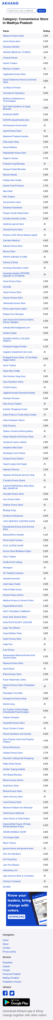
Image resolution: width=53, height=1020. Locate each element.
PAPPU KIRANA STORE (15, 257)
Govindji (7, 287)
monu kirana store (11, 41)
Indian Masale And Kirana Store (18, 436)
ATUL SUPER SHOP (13, 546)
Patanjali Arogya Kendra (14, 346)
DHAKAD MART (11, 114)
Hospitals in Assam (12, 982)
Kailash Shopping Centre (15, 409)
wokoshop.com (10, 870)
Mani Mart (8, 191)
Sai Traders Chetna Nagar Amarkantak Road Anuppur (16, 710)
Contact (6, 948)
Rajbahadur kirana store (14, 153)
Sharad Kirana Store (13, 229)
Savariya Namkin (11, 47)
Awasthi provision (11, 578)
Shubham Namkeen (12, 207)
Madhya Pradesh (11, 978)
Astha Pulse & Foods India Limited (19, 415)
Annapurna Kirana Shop (14, 698)
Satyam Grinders (11, 717)
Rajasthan (8, 962)
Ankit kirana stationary (13, 813)
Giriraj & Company (12, 881)
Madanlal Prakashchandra (15, 136)
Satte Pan (8, 644)
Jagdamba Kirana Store (14, 74)
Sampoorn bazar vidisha (14, 442)
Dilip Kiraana (9, 426)
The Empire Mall (11, 837)
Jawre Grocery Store (13, 796)
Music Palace (9, 843)
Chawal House (10, 58)
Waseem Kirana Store (13, 36)
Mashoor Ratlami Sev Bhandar (18, 807)
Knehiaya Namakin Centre (16, 268)
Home (6, 940)
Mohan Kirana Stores (13, 780)
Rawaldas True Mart (12, 693)
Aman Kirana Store (12, 281)
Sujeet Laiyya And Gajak (15, 464)
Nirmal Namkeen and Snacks (17, 734)
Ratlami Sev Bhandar (13, 314)
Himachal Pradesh (12, 974)
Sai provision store (12, 202)
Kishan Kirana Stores (13, 595)
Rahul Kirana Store (12, 674)
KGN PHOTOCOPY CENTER (17, 622)
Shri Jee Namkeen (12, 854)
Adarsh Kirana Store (13, 246)
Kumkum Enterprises (13, 516)
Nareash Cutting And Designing (18, 758)
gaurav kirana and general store (18, 848)
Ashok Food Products (13, 186)
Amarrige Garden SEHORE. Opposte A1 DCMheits (16, 274)
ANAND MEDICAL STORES (17, 52)
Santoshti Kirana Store (14, 723)
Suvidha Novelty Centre (14, 218)
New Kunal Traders (12, 404)
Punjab (6, 970)
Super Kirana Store (12, 292)
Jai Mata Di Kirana (12, 87)
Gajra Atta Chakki (11, 371)
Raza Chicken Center (13, 728)
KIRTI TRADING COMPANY (17, 611)
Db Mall (6, 887)
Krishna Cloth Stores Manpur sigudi (20, 235)
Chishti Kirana (10, 387)
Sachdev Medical (11, 240)
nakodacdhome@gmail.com (16, 327)
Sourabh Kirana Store (13, 494)
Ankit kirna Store (11, 786)
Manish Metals (10, 175)
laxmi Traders (9, 365)
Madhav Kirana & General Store (18, 600)
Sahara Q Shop (10, 262)
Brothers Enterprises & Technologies (14, 99)
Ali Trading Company (13, 573)
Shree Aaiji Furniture (13, 540)
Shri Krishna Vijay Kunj (14, 376)
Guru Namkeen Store (13, 382)
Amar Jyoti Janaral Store (15, 617)
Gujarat (6, 966)
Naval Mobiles (10, 147)
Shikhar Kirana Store (13, 505)
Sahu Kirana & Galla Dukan (16, 818)
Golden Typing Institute (14, 769)
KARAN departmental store (16, 120)
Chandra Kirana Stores (14, 480)
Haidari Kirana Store (13, 753)
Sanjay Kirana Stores (13, 458)
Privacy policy (9, 952)
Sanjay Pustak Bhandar (14, 169)
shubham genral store (13, 224)
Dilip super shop (11, 142)
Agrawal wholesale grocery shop (19, 475)
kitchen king (9, 704)
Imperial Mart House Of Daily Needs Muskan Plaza (17, 825)
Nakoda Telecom (11, 469)
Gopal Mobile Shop (12, 633)
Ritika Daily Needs (12, 764)
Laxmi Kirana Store (12, 802)
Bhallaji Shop (9, 510)
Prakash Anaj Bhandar (14, 164)
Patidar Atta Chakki (12, 180)
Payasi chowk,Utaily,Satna (16, 213)
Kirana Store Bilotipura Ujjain (17, 551)
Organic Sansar (10, 158)
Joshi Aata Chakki (11, 584)
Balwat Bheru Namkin (13, 535)
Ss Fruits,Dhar (10, 859)
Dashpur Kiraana (11, 398)
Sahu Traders (9, 556)
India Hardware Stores (14, 420)
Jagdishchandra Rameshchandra (19, 393)
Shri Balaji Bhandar (12, 775)
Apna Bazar (8, 669)
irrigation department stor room (17, 352)
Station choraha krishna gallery (18, 431)
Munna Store (9, 251)
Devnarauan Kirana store (15, 125)
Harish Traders (10, 63)
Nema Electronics (11, 747)
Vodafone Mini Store (13, 447)
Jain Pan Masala (11, 865)
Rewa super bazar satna (14, 309)
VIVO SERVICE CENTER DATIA (19, 521)
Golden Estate (10, 333)
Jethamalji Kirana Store (14, 303)
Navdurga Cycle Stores (14, 453)
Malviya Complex (11, 69)
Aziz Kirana (8, 650)
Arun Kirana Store (11, 499)
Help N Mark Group (12, 589)
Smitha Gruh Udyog (12, 562)
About (5, 944)
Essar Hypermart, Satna (14, 679)
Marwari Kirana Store (13, 663)
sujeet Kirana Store (12, 131)
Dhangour (8, 567)
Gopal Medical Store (13, 606)
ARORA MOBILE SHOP (14, 832)
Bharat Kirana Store (12, 791)
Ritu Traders (9, 196)
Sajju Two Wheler (11, 628)
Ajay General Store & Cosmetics (18, 876)
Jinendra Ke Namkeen (14, 93)
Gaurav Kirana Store (13, 298)
